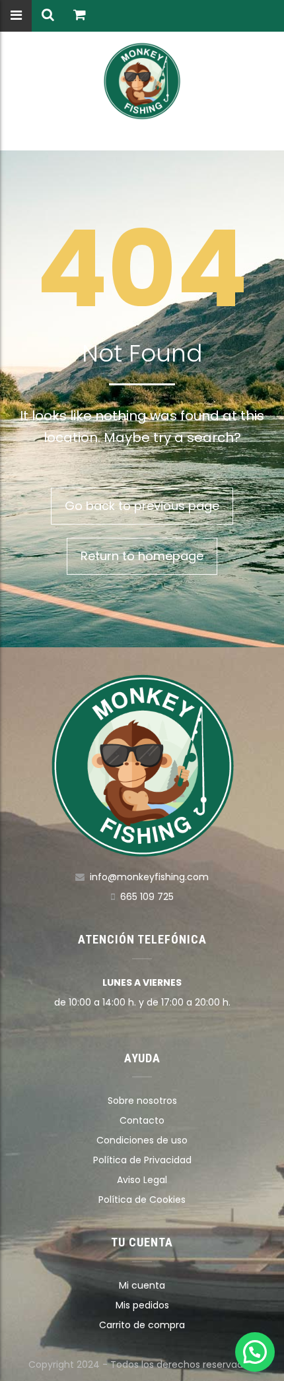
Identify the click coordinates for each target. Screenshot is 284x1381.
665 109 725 (147, 896)
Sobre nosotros (142, 1100)
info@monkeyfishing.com (149, 876)
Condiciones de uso (142, 1140)
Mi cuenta (142, 1285)
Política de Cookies (142, 1199)
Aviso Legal (142, 1179)
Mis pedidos (142, 1305)
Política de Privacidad (142, 1160)
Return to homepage (142, 556)
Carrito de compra (142, 1325)
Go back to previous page (142, 506)
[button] (255, 1352)
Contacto (142, 1120)
